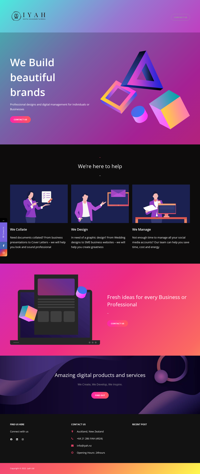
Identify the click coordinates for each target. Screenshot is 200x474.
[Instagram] (3, 252)
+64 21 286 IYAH (86, 438)
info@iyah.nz (84, 445)
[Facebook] (3, 245)
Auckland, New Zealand (90, 431)
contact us (20, 119)
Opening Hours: (86, 452)
